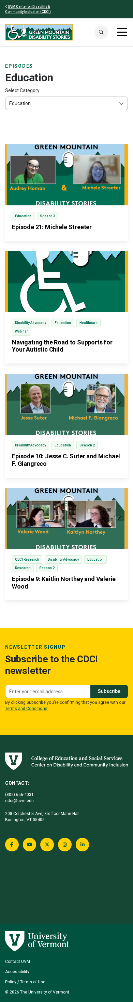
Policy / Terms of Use (25, 982)
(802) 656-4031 (19, 794)
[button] (101, 32)
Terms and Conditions (26, 708)
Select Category (22, 90)
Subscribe (109, 691)
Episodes (19, 66)
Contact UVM (17, 961)
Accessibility (17, 971)
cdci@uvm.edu (19, 800)
